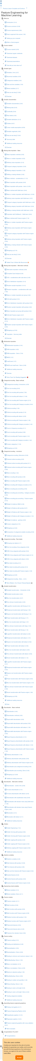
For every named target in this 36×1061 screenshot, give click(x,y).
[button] (1, 1)
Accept (19, 1057)
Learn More (7, 1053)
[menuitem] (1, 4)
